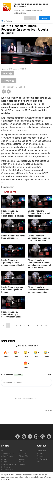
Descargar (7, 80)
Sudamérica (6, 466)
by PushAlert (8, 21)
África (3, 458)
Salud (21, 461)
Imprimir (9, 86)
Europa (4, 461)
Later (30, 18)
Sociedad (22, 450)
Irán (3, 450)
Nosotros (40, 453)
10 (46, 325)
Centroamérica (7, 469)
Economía (23, 453)
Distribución (41, 450)
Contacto (40, 455)
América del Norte (8, 464)
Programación (42, 458)
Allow (44, 18)
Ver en (6, 73)
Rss (38, 461)
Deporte (22, 458)
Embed (21, 86)
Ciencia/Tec (23, 455)
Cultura (22, 464)
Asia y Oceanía (7, 455)
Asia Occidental (7, 453)
